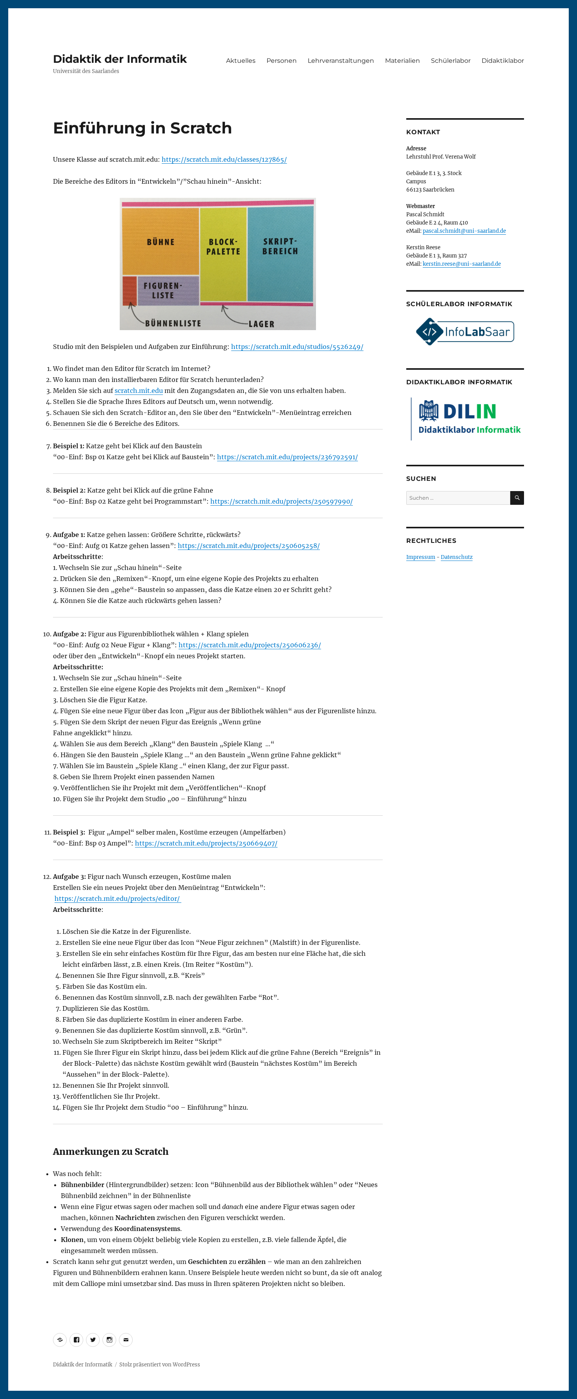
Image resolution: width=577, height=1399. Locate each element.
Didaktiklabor (503, 60)
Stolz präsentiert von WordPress (159, 1364)
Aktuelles (241, 60)
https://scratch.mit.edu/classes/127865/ (224, 159)
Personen (282, 60)
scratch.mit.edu (139, 390)
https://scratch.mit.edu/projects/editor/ (118, 898)
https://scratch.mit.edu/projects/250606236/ (250, 645)
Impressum (420, 557)
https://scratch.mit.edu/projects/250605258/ (249, 546)
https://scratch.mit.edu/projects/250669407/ (206, 843)
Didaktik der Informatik (120, 59)
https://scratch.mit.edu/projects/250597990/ (281, 501)
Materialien (402, 60)
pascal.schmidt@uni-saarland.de (464, 231)
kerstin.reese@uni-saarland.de (462, 264)
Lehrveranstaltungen (341, 60)
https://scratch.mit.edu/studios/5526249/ (297, 347)
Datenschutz (457, 557)
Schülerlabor (451, 60)
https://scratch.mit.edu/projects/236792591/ (287, 457)
